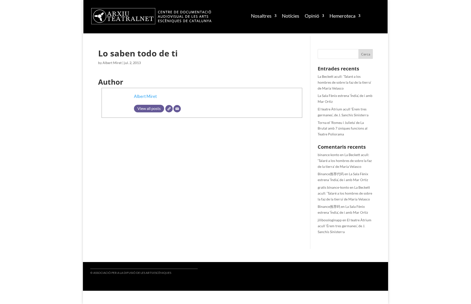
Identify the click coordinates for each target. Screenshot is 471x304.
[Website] (169, 108)
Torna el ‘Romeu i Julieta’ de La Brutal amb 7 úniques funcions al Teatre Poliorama (342, 128)
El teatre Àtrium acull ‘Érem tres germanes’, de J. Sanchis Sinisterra (344, 226)
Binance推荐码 (329, 206)
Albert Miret (112, 63)
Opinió (312, 16)
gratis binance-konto (333, 187)
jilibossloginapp (330, 220)
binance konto (328, 155)
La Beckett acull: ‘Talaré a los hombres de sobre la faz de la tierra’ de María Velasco (344, 82)
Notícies (290, 16)
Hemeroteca (342, 16)
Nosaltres (261, 16)
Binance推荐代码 (331, 174)
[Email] (177, 108)
